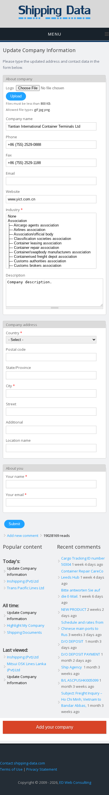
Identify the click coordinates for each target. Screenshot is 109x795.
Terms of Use (11, 769)
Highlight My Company (25, 625)
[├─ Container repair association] (51, 247)
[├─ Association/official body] (51, 234)
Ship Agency (72, 667)
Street (11, 403)
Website (13, 191)
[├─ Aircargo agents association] (51, 225)
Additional (14, 422)
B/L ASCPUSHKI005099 (79, 680)
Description (15, 275)
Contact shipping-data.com (22, 763)
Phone (11, 136)
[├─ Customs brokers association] (51, 265)
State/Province (18, 367)
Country (14, 332)
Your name (16, 476)
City (10, 385)
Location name (18, 440)
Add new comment (22, 535)
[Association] (51, 221)
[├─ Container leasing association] (51, 243)
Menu (54, 34)
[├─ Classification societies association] (51, 239)
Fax (9, 155)
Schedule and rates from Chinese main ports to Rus (82, 628)
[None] (51, 216)
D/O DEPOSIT (72, 641)
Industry (14, 209)
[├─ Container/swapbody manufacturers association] (51, 252)
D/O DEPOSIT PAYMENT (80, 654)
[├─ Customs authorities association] (51, 261)
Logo (10, 87)
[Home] (54, 17)
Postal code (16, 349)
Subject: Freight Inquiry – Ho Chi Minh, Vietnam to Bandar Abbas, (81, 699)
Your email (16, 494)
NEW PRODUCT (73, 609)
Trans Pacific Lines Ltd (25, 587)
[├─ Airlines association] (51, 230)
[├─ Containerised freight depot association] (51, 256)
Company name (19, 118)
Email (10, 173)
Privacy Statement (41, 769)
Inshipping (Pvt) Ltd (23, 581)
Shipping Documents (24, 632)
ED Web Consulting (75, 782)
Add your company (54, 727)
